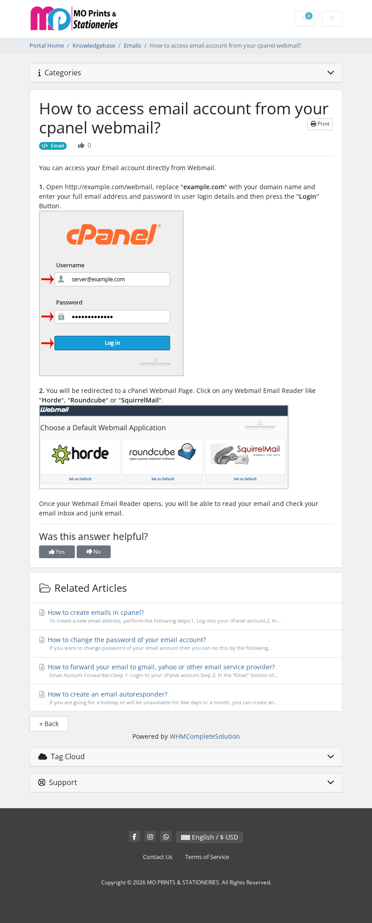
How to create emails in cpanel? (163, 616)
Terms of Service (207, 857)
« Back (49, 723)
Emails (132, 45)
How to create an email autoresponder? (162, 698)
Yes (59, 551)
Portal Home (46, 45)
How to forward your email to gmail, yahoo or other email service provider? (162, 670)
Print (322, 124)
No (96, 551)
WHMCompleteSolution (205, 736)
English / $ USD (214, 837)
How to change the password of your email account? (159, 643)
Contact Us (157, 857)
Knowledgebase (94, 45)
